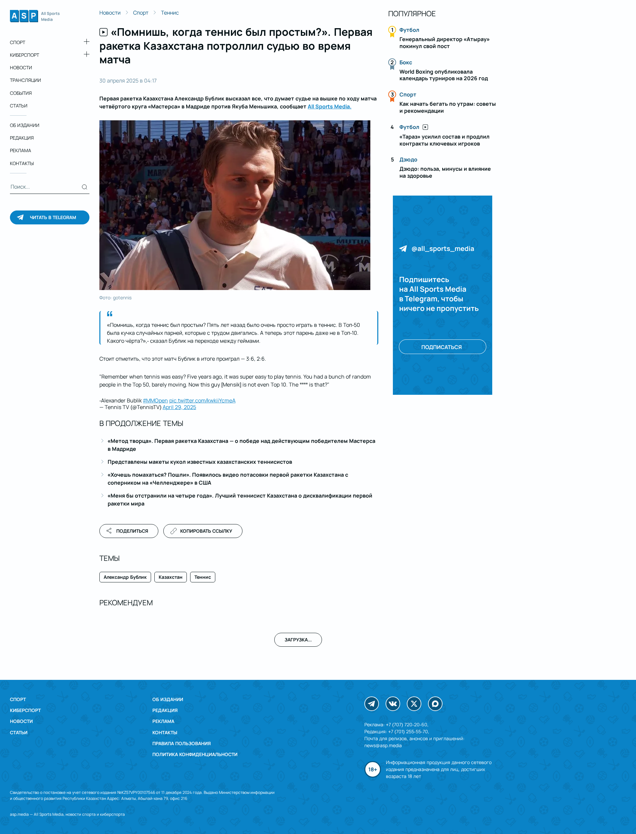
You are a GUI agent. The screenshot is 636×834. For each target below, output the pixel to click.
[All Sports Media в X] (414, 703)
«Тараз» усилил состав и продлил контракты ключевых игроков (444, 140)
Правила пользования (181, 743)
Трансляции (25, 80)
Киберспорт (24, 55)
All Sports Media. (329, 106)
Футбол (409, 29)
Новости (21, 67)
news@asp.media (383, 745)
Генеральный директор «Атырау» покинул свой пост (444, 42)
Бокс (405, 62)
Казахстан (171, 577)
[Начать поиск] (84, 187)
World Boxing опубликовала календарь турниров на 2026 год (443, 75)
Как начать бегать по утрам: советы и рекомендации (447, 107)
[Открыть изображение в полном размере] (234, 205)
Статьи (18, 105)
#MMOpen (155, 400)
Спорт (17, 42)
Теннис (170, 12)
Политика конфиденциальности (195, 754)
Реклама (20, 151)
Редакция (22, 138)
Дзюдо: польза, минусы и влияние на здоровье (445, 172)
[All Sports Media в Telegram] (371, 703)
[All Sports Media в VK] (393, 703)
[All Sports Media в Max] (435, 703)
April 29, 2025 (179, 407)
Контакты (22, 163)
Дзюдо (408, 159)
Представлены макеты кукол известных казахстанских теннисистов (200, 461)
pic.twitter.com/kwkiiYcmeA (202, 400)
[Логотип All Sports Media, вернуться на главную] (35, 20)
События (21, 93)
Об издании (24, 125)
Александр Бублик (125, 577)
